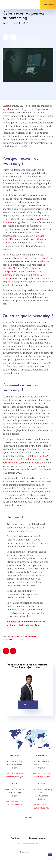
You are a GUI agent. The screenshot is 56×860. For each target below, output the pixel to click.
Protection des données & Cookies (28, 843)
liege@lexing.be (15, 804)
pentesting (15, 636)
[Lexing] (10, 4)
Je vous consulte (48, 4)
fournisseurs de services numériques (30, 261)
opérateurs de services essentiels (33, 257)
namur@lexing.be (41, 808)
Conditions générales (37, 838)
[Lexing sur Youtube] (36, 826)
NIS (16, 639)
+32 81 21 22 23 (43, 804)
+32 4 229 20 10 (16, 801)
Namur (41, 783)
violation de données (29, 636)
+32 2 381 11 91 (17, 773)
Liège (14, 783)
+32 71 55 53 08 (43, 773)
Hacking (42, 636)
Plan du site (15, 838)
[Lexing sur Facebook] (19, 826)
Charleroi (41, 755)
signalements (10, 109)
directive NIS (10, 268)
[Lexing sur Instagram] (30, 826)
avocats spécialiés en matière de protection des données (24, 239)
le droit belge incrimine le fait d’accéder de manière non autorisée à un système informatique (26, 459)
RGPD (24, 195)
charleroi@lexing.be (41, 776)
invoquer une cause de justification (23, 469)
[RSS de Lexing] (42, 826)
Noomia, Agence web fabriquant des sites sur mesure (34, 852)
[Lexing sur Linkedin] (25, 826)
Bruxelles (14, 755)
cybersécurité (8, 639)
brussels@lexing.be (14, 776)
